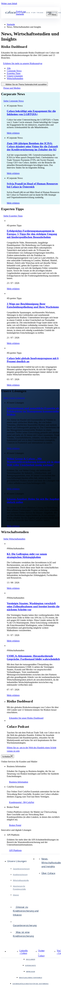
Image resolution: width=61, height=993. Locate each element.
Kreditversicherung (20, 875)
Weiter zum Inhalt (9, 3)
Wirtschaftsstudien (15, 78)
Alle (9, 68)
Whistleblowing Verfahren (30, 977)
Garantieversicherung (21, 869)
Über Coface (48, 873)
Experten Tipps (13, 73)
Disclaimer (30, 959)
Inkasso (16, 895)
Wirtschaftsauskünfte (21, 880)
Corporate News (14, 71)
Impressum (30, 971)
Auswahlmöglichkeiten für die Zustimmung (30, 984)
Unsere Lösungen (15, 76)
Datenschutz (30, 965)
